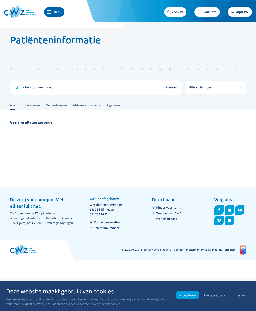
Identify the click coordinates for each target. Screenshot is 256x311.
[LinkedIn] (229, 210)
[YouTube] (240, 210)
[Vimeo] (219, 220)
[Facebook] (219, 210)
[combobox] (216, 87)
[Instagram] (229, 220)
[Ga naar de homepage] (20, 12)
